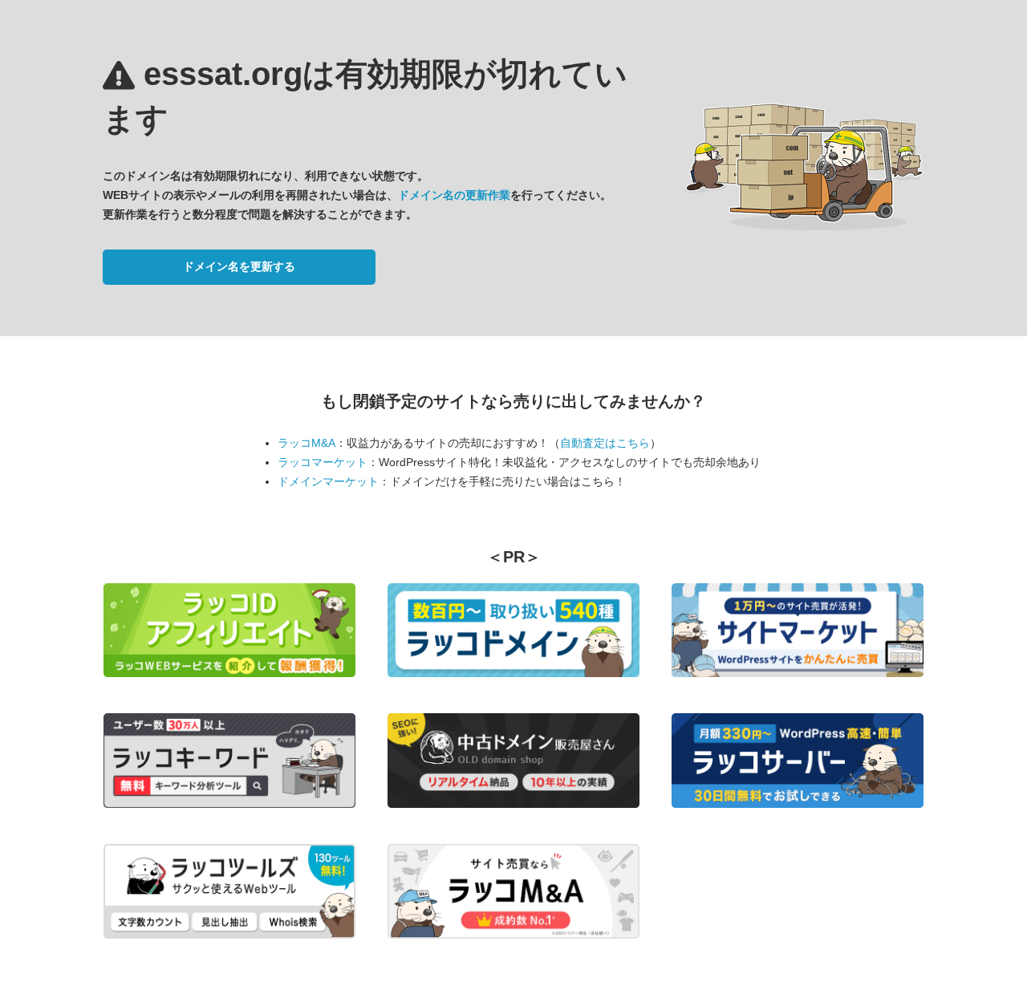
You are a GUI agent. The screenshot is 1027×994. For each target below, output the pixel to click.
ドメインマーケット (328, 481)
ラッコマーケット (322, 462)
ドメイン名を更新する (239, 266)
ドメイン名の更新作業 (454, 195)
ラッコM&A (306, 442)
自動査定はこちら (605, 442)
